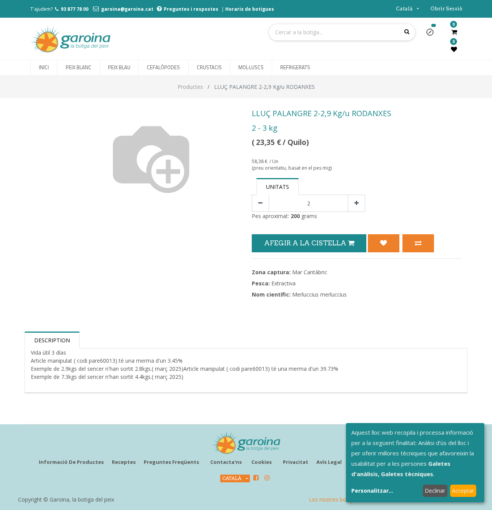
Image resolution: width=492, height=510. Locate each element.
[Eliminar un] (260, 203)
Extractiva (283, 283)
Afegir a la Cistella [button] (306, 243)
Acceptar (463, 490)
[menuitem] (44, 68)
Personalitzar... (372, 490)
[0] (454, 32)
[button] (433, 34)
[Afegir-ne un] (356, 203)
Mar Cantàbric (309, 272)
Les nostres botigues (335, 499)
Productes (190, 86)
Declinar (435, 490)
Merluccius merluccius (319, 294)
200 (295, 216)
